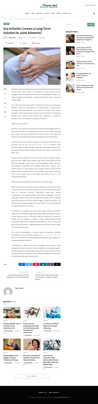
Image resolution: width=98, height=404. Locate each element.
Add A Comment (32, 376)
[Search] (94, 13)
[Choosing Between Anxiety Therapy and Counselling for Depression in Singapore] (70, 38)
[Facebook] (5, 94)
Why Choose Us (54, 392)
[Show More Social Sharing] (45, 43)
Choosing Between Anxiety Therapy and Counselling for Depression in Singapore (85, 38)
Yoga (33, 13)
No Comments (32, 37)
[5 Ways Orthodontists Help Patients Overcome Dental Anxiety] (70, 88)
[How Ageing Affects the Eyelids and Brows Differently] (70, 76)
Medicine (39, 13)
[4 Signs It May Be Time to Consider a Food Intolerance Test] (12, 312)
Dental (58, 13)
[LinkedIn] (5, 103)
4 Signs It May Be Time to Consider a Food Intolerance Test (12, 326)
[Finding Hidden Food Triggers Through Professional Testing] (12, 344)
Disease (46, 13)
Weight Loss (67, 13)
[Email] (5, 112)
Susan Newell (8, 363)
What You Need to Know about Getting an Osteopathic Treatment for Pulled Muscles (47, 277)
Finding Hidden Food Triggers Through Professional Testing (10, 358)
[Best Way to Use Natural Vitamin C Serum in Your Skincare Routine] (32, 344)
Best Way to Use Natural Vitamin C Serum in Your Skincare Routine (31, 358)
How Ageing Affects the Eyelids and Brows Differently (83, 75)
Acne (53, 13)
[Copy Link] (5, 116)
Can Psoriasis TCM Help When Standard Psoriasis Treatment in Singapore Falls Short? (85, 51)
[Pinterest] (5, 107)
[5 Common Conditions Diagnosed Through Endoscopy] (52, 312)
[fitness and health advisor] (49, 5)
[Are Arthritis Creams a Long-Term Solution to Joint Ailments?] (32, 66)
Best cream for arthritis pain (50, 235)
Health (27, 13)
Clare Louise (12, 37)
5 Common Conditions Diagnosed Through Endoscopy (51, 326)
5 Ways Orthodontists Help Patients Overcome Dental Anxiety (84, 87)
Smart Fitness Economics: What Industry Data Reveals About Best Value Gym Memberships (51, 360)
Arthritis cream (42, 145)
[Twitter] (5, 98)
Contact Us (43, 392)
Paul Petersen (9, 331)
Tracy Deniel (28, 335)
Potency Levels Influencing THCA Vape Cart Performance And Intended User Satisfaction (31, 328)
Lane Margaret (29, 363)
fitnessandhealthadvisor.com (61, 397)
